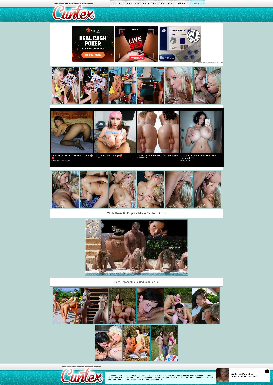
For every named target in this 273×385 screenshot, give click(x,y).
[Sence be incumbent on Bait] (95, 305)
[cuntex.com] (82, 374)
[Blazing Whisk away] (67, 305)
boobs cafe (181, 3)
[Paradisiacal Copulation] (150, 305)
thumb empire (133, 3)
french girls (165, 3)
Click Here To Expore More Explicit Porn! (137, 213)
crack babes (149, 3)
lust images (117, 3)
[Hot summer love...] (178, 305)
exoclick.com (203, 62)
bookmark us (197, 3)
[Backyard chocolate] (164, 343)
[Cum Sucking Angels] (136, 343)
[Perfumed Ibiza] (206, 305)
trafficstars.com (217, 62)
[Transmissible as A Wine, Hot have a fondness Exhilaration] (109, 343)
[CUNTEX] (73, 11)
